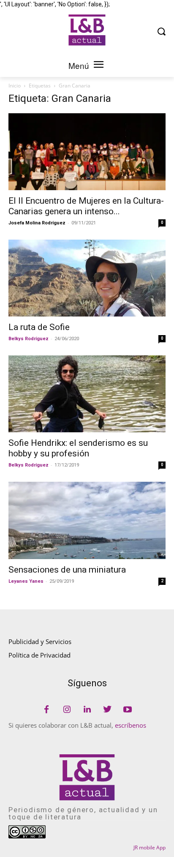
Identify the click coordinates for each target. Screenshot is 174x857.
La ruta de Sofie (39, 327)
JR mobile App (149, 847)
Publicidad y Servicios (39, 641)
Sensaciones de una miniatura (67, 570)
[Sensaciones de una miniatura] (87, 520)
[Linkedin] (87, 710)
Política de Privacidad (39, 655)
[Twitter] (107, 710)
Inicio (14, 85)
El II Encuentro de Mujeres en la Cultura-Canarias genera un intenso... (86, 206)
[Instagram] (67, 710)
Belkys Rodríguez (28, 338)
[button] (161, 31)
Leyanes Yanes (26, 581)
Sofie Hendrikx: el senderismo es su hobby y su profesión (78, 448)
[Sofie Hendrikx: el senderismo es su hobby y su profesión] (87, 393)
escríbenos (130, 725)
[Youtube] (128, 710)
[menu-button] (98, 65)
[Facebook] (46, 710)
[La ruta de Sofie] (87, 278)
